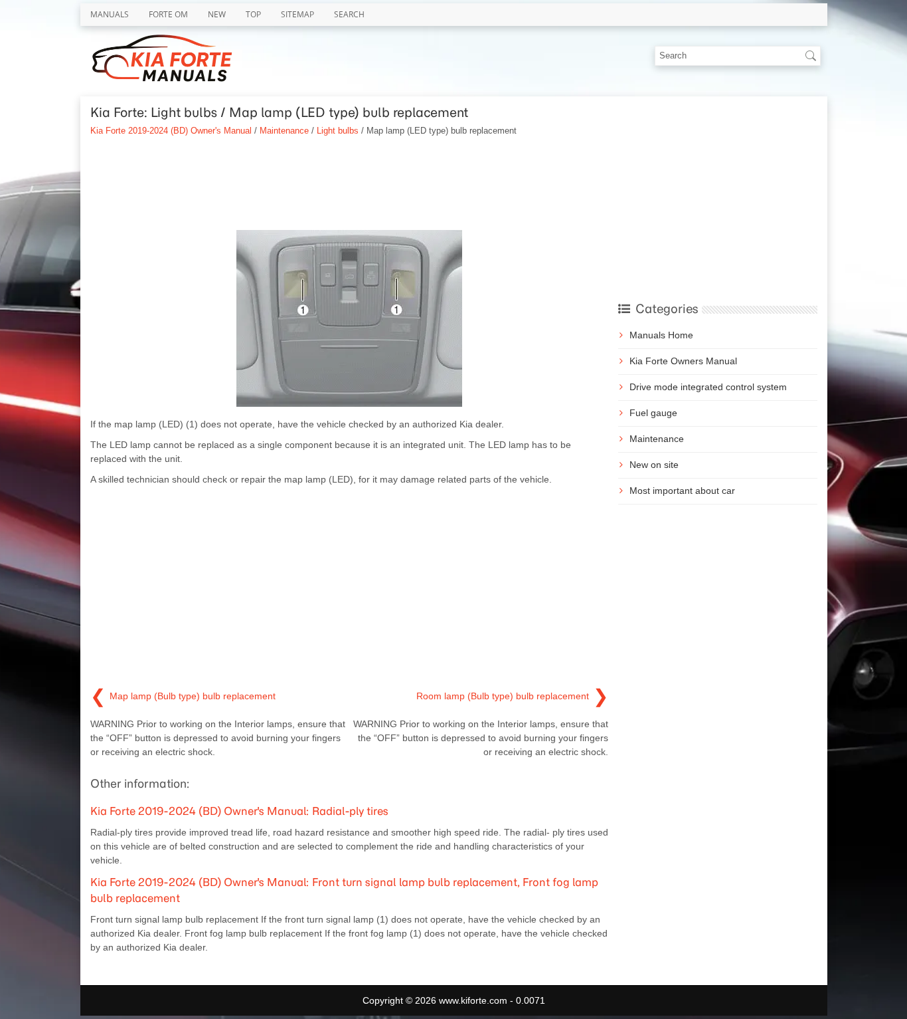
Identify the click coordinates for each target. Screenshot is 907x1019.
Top (253, 14)
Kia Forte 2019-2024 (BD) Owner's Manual (171, 131)
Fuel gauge (653, 412)
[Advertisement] (349, 183)
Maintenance (284, 131)
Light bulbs (338, 131)
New (217, 14)
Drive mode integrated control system (708, 387)
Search (349, 14)
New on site (654, 464)
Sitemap (297, 14)
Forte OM (168, 14)
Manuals (109, 14)
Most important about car (682, 490)
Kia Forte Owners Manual (683, 361)
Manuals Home (661, 335)
